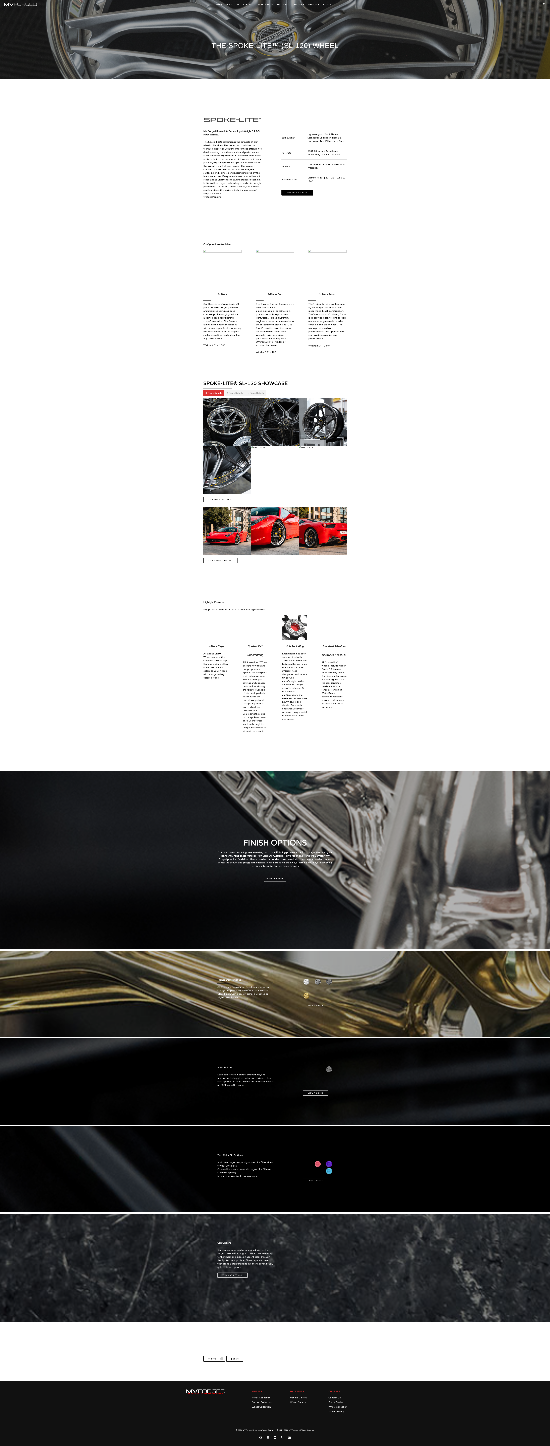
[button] (297, 193)
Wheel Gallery (298, 1402)
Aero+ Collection (261, 1397)
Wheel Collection (261, 1406)
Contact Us (334, 1397)
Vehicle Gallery (298, 1397)
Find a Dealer (335, 1402)
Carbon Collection (262, 1402)
